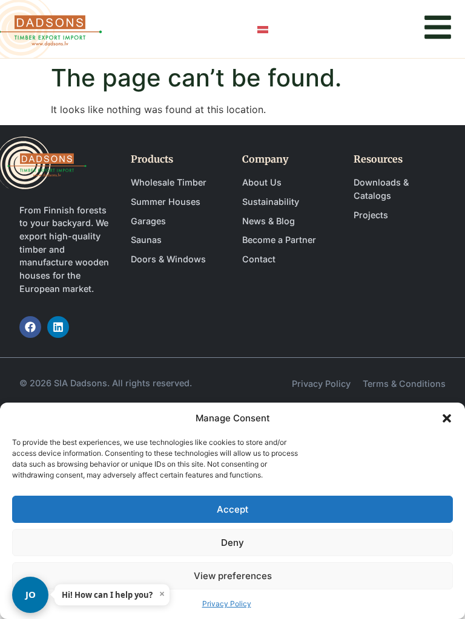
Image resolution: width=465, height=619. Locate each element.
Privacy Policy (226, 603)
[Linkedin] (58, 327)
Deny (232, 542)
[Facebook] (30, 327)
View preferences (233, 576)
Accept (232, 509)
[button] (447, 418)
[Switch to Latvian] (262, 29)
